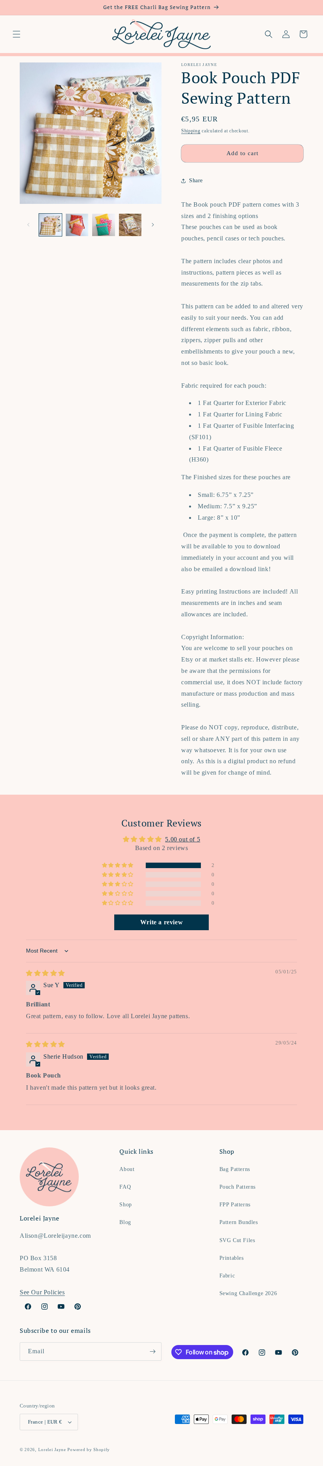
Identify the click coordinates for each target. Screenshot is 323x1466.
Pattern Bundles (238, 1222)
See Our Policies (42, 1292)
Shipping (190, 131)
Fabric (227, 1276)
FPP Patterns (235, 1205)
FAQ (125, 1187)
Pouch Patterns (237, 1187)
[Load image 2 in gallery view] (77, 225)
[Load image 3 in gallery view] (103, 225)
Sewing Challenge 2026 (248, 1293)
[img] (45, 973)
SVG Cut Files (237, 1240)
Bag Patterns (234, 1169)
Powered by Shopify (88, 1449)
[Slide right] (153, 224)
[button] (16, 34)
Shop (125, 1205)
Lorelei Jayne (52, 1449)
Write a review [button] (161, 922)
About (126, 1169)
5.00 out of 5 (182, 839)
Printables (231, 1258)
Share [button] (196, 180)
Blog (125, 1222)
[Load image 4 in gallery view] (130, 225)
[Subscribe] (152, 1351)
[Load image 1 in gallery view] (50, 225)
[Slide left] (28, 224)
